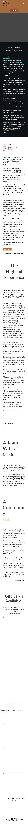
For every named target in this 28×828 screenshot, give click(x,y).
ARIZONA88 (6, 58)
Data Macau (19, 62)
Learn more (13, 485)
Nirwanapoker (7, 329)
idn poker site (9, 309)
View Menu (7, 249)
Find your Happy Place (14, 702)
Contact (14, 10)
